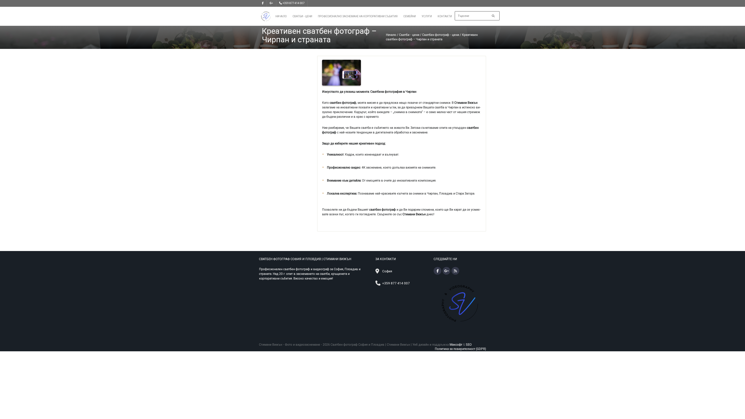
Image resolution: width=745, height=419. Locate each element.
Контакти (445, 16)
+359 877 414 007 (293, 3)
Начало (281, 16)
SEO (469, 344)
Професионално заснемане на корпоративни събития (358, 16)
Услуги (427, 16)
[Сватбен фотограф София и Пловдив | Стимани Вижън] (266, 16)
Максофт (456, 344)
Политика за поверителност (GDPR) (460, 349)
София (387, 271)
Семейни (409, 16)
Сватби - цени (302, 16)
